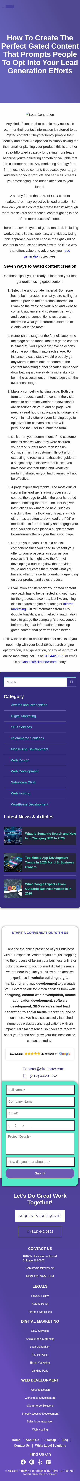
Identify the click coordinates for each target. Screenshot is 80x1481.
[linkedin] (57, 1462)
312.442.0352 (54, 656)
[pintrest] (31, 1462)
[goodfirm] (48, 1462)
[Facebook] (23, 1462)
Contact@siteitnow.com (39, 662)
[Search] (71, 682)
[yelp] (40, 1462)
